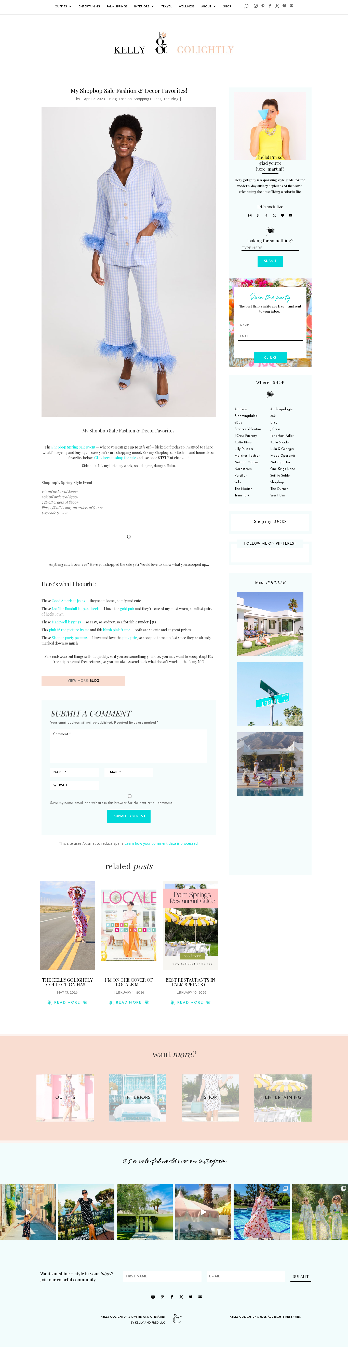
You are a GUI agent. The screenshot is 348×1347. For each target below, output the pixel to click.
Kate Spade (279, 442)
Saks (237, 482)
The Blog (170, 98)
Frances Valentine (248, 429)
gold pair (127, 608)
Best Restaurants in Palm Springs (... (190, 982)
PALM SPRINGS (117, 6)
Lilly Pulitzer (243, 449)
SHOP (227, 6)
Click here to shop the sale (115, 457)
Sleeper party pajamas (70, 637)
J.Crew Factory (245, 436)
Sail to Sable (280, 475)
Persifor (240, 475)
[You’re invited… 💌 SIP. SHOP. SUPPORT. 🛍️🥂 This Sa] (320, 1212)
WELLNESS (187, 6)
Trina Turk (241, 495)
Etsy (273, 422)
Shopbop (277, 482)
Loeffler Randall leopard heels (76, 608)
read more (67, 1003)
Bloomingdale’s (246, 416)
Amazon (240, 409)
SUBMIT (270, 261)
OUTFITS (61, 6)
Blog (113, 98)
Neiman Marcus (246, 462)
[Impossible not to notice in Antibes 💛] (28, 1212)
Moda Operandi (282, 455)
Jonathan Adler (282, 436)
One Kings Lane (282, 469)
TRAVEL (166, 6)
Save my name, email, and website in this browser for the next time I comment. (111, 803)
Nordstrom (243, 469)
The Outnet (279, 489)
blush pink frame (116, 629)
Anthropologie (281, 409)
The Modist (243, 489)
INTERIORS (142, 6)
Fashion (125, 98)
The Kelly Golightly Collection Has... (67, 982)
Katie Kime (242, 442)
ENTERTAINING (89, 6)
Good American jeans (68, 600)
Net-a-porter (280, 462)
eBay (238, 422)
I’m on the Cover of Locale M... (129, 982)
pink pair (129, 637)
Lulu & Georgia (282, 449)
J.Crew (275, 429)
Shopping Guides (147, 98)
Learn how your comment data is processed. (161, 843)
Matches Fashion (247, 455)
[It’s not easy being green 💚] (145, 1212)
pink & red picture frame (69, 629)
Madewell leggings (66, 622)
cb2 (273, 416)
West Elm (277, 495)
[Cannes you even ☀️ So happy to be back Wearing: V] (86, 1212)
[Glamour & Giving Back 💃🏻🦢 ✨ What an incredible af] (261, 1212)
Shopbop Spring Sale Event (73, 447)
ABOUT (206, 6)
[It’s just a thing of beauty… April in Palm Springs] (203, 1212)
